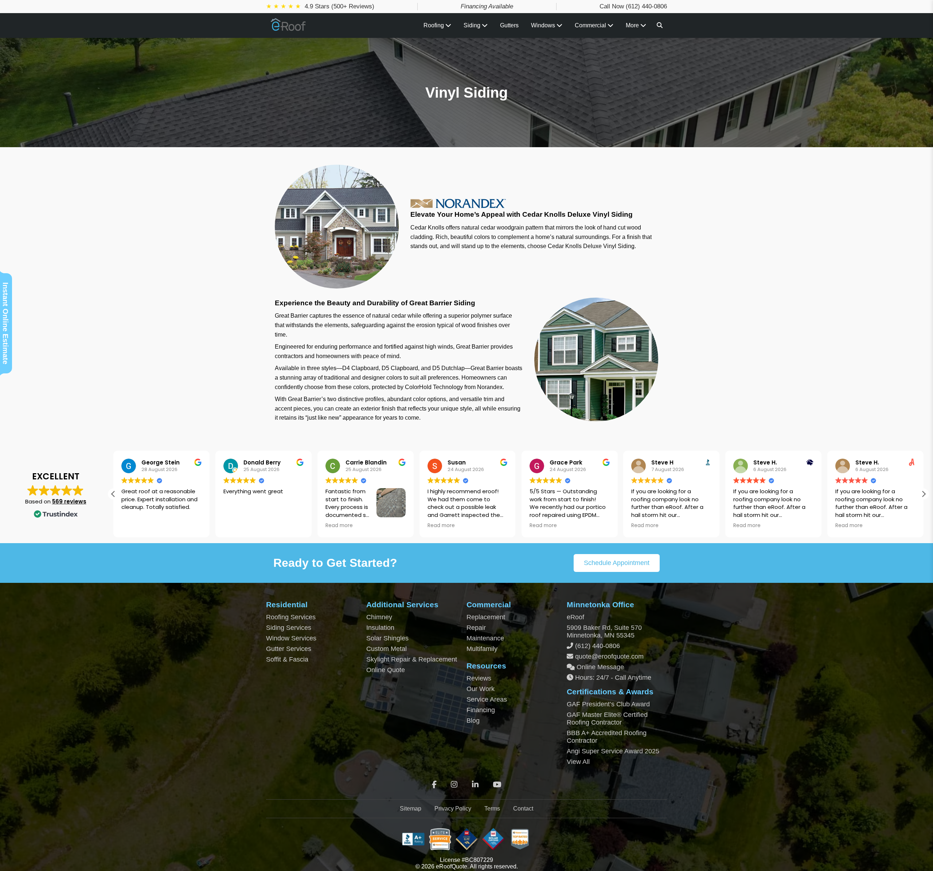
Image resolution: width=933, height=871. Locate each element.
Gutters (509, 25)
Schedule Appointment (616, 562)
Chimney (379, 617)
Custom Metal (386, 648)
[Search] (660, 25)
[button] (923, 494)
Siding (473, 25)
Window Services (291, 638)
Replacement (485, 617)
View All (578, 761)
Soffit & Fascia (287, 659)
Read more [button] (339, 525)
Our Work (480, 689)
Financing (480, 710)
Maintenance (485, 638)
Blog (473, 720)
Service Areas (486, 699)
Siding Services (288, 627)
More (633, 25)
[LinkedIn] (475, 784)
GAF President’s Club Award (608, 704)
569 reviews (69, 501)
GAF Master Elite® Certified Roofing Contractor (607, 718)
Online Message (599, 667)
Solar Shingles (387, 638)
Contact (523, 808)
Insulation (380, 627)
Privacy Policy (452, 808)
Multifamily (481, 648)
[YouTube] (497, 784)
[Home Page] (288, 28)
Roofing (434, 25)
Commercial (591, 25)
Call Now (633, 6)
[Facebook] (434, 784)
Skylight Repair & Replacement (411, 659)
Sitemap (410, 808)
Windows (543, 25)
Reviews (478, 678)
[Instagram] (454, 784)
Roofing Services (291, 617)
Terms (492, 808)
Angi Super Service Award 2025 (613, 751)
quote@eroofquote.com (609, 656)
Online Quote (385, 670)
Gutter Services (288, 648)
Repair (476, 627)
